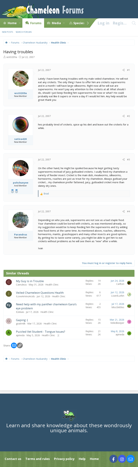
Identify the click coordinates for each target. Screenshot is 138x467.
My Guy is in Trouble (30, 281)
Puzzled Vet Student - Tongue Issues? (40, 331)
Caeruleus (21, 284)
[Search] (134, 23)
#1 (128, 70)
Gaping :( (22, 320)
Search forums (24, 32)
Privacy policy (64, 459)
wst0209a (11, 57)
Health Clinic (52, 284)
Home (12, 23)
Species (78, 23)
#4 (128, 211)
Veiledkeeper (117, 322)
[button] (19, 23)
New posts (7, 32)
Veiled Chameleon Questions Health (40, 293)
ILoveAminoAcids (25, 296)
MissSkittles (117, 307)
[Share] (123, 70)
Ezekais (20, 312)
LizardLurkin (117, 295)
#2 (128, 116)
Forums (35, 23)
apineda (20, 335)
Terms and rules (37, 459)
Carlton (120, 283)
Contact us (13, 459)
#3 (128, 159)
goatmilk (20, 323)
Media (56, 23)
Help (82, 459)
